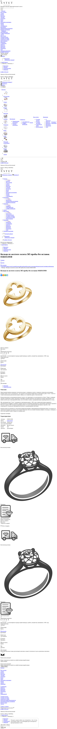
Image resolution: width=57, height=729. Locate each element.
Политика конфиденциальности (8, 700)
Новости (3, 687)
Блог (2, 692)
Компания (8, 222)
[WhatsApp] (5, 275)
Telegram (5, 67)
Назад (9, 180)
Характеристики (7, 387)
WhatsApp (5, 69)
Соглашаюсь (14, 725)
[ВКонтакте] (1, 275)
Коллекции (8, 200)
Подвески (18, 266)
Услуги (2, 704)
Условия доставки (5, 697)
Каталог (8, 181)
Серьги (2, 266)
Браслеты (9, 266)
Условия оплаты (4, 696)
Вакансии (3, 689)
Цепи (24, 266)
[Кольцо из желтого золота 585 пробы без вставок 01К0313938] (18, 311)
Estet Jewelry (3, 364)
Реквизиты (3, 691)
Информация (4, 694)
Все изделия (3, 670)
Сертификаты (46, 266)
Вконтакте (5, 65)
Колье (21, 266)
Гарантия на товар (5, 699)
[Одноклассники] (3, 275)
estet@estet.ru (5, 62)
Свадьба (14, 266)
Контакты (3, 690)
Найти (2, 727)
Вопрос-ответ (4, 702)
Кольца (5, 266)
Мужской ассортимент (31, 266)
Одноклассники (7, 68)
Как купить (9, 213)
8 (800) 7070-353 (5, 52)
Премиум (8, 206)
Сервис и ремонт (5, 706)
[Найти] (2, 9)
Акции (41, 266)
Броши (38, 266)
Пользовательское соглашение (8, 701)
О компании (3, 686)
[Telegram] (7, 275)
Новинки (51, 266)
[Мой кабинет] (1, 176)
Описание (5, 385)
